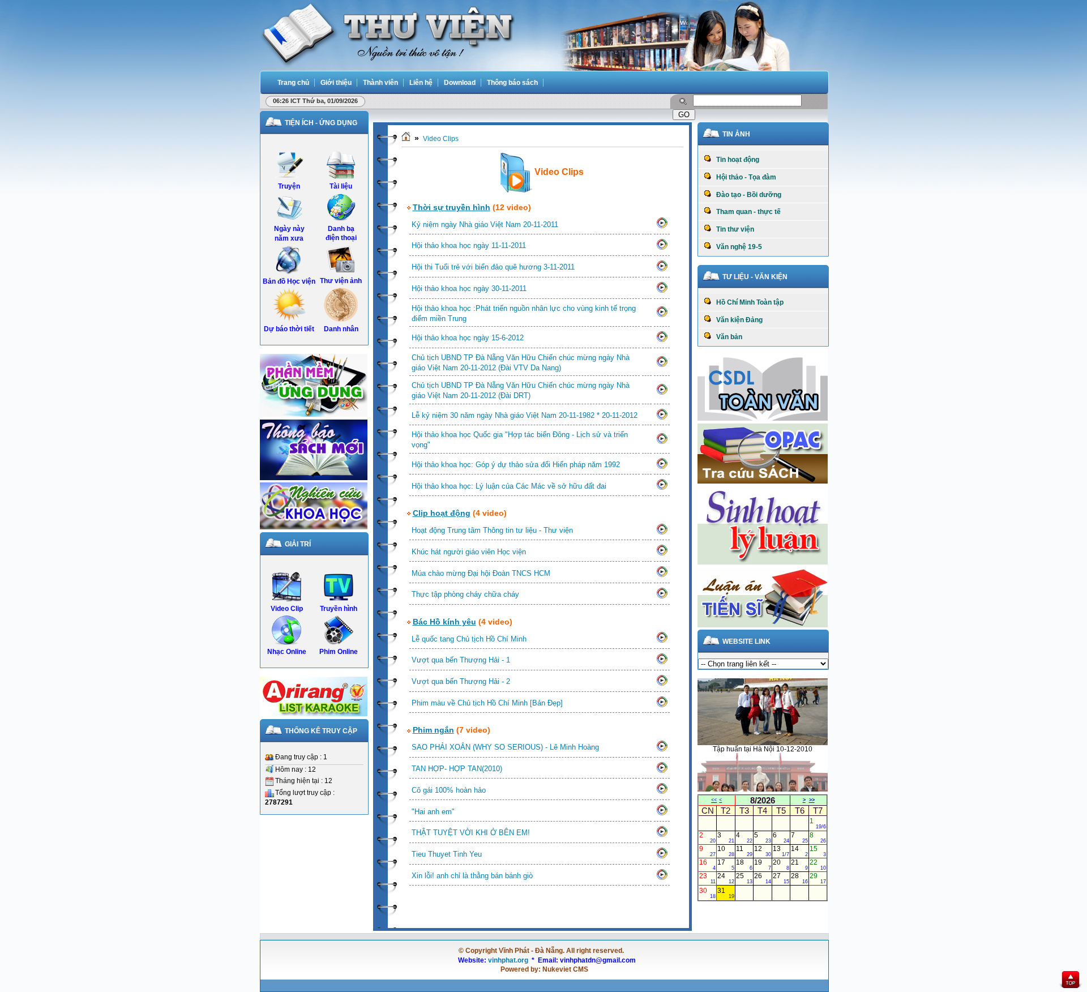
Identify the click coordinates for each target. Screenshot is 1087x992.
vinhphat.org (508, 960)
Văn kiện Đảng (737, 320)
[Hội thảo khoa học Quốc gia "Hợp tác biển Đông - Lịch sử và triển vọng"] (661, 442)
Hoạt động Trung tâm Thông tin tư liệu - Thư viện (492, 530)
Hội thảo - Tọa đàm (743, 177)
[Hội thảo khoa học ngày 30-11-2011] (661, 291)
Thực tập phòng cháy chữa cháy (465, 594)
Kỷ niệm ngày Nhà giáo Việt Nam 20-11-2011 (485, 224)
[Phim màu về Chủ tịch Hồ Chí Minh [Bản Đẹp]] (661, 705)
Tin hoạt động (735, 160)
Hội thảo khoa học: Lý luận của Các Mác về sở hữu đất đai (509, 486)
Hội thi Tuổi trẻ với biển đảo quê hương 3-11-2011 (493, 267)
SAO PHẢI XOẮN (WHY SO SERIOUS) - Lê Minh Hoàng (505, 747)
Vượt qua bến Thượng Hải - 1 (461, 660)
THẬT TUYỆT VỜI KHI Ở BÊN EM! (471, 832)
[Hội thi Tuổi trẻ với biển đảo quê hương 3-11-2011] (661, 269)
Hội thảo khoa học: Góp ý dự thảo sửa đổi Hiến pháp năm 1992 (516, 464)
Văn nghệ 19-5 (736, 247)
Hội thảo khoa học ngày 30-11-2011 (469, 288)
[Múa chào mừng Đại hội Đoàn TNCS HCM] (661, 575)
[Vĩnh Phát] (387, 33)
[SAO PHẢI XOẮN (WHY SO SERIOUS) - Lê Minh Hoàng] (661, 750)
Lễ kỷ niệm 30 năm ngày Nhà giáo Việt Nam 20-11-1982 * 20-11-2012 (524, 415)
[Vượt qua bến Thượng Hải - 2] (661, 684)
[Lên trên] (1071, 981)
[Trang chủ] (405, 139)
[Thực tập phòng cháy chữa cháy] (661, 597)
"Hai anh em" (433, 811)
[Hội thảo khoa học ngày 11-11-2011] (661, 248)
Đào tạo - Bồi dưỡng (746, 195)
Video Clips (441, 139)
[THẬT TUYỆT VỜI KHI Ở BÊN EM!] (661, 835)
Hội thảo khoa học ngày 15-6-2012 (468, 337)
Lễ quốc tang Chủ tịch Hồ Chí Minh (469, 639)
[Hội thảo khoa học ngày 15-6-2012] (661, 340)
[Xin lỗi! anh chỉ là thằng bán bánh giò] (661, 878)
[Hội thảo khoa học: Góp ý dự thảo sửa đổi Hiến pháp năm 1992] (661, 467)
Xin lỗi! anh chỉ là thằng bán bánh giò (472, 875)
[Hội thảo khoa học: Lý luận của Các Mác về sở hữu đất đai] (661, 488)
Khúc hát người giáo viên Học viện (469, 552)
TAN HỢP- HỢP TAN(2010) (457, 768)
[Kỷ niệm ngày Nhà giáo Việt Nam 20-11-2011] (661, 226)
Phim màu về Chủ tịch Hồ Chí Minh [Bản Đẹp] (487, 703)
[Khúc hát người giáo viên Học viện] (661, 554)
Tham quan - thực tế (746, 212)
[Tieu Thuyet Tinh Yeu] (661, 857)
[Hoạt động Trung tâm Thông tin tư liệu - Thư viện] (661, 533)
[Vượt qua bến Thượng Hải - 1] (661, 662)
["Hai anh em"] (661, 814)
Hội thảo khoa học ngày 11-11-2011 (469, 245)
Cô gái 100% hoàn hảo (449, 790)
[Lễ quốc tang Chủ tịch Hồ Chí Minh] (661, 641)
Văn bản (726, 337)
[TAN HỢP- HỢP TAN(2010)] (661, 771)
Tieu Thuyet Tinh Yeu (447, 854)
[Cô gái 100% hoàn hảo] (661, 792)
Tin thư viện (732, 229)
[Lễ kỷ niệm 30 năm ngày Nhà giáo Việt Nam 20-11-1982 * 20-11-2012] (661, 418)
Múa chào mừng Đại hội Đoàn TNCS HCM (481, 573)
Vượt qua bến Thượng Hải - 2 (461, 681)
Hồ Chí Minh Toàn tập (747, 302)
